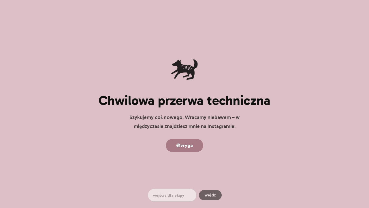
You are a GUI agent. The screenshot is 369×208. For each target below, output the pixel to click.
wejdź (210, 195)
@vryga (184, 145)
